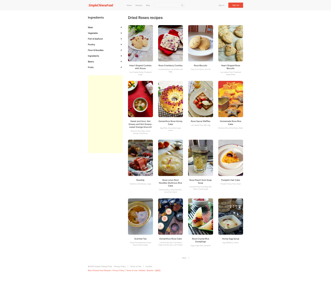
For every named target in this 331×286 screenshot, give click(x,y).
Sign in (221, 5)
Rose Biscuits (200, 65)
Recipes (139, 5)
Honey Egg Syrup (230, 238)
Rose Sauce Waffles (200, 121)
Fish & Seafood (95, 38)
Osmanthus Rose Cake (170, 238)
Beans (91, 61)
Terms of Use (135, 266)
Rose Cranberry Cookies (171, 65)
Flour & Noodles (96, 50)
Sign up (235, 5)
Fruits (91, 67)
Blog (148, 5)
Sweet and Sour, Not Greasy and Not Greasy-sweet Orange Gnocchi (140, 124)
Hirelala (142, 270)
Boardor (150, 270)
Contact (148, 266)
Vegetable (93, 33)
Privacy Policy (120, 266)
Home (129, 5)
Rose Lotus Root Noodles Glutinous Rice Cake (170, 183)
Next (184, 258)
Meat (90, 27)
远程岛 (158, 270)
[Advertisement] (105, 114)
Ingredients (93, 56)
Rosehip (140, 180)
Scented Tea (140, 238)
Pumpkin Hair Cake (230, 180)
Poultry (91, 44)
